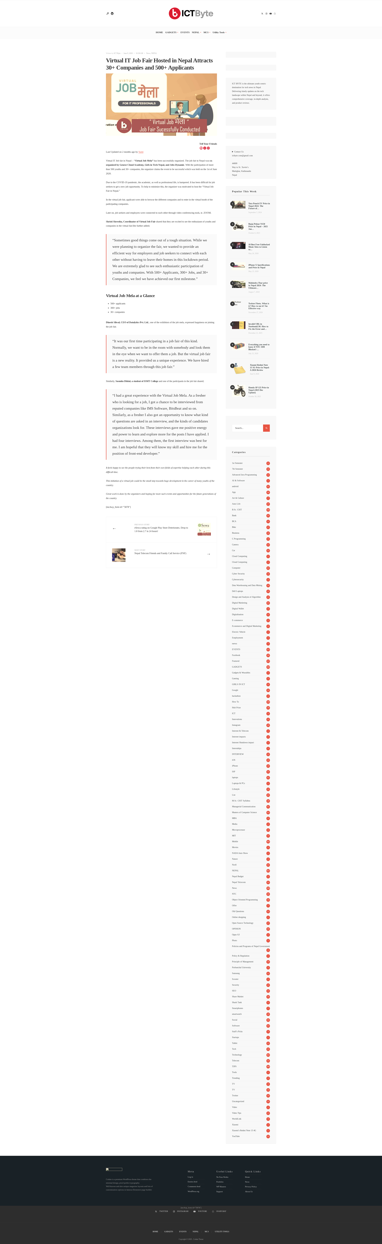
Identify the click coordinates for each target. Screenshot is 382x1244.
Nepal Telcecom (239, 882)
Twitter (235, 1095)
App (234, 492)
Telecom (235, 1060)
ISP (233, 771)
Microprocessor (238, 830)
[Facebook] (201, 148)
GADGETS (170, 32)
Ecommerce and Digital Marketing (246, 626)
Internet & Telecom (240, 731)
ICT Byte (117, 53)
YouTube (236, 1136)
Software (236, 1025)
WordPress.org (193, 1191)
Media (234, 824)
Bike (234, 527)
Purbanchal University (241, 967)
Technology (237, 1055)
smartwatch (237, 1014)
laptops (235, 777)
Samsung (236, 973)
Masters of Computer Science (244, 812)
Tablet (234, 1043)
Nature (235, 859)
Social (234, 1020)
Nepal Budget (238, 876)
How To (235, 702)
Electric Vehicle (238, 632)
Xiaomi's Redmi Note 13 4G (244, 1130)
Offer (234, 905)
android (235, 486)
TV (233, 1084)
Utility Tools (219, 32)
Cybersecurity (238, 579)
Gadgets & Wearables (241, 672)
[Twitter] (262, 14)
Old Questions (238, 911)
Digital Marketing (239, 603)
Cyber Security (238, 573)
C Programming (239, 539)
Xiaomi (235, 1124)
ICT (233, 713)
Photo (234, 940)
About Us (249, 1191)
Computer (236, 568)
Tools (234, 1072)
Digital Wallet (238, 608)
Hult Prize (236, 707)
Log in (190, 1177)
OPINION (236, 929)
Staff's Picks (237, 1031)
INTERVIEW (238, 754)
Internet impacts (239, 736)
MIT (234, 835)
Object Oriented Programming (245, 899)
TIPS (234, 1066)
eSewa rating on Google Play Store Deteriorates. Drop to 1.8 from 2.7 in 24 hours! (161, 528)
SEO (234, 990)
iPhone (235, 766)
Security (235, 985)
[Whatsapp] (204, 148)
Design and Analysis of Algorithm (246, 597)
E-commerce (237, 620)
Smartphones (237, 1008)
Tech (234, 1049)
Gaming (235, 678)
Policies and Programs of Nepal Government (251, 946)
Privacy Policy (251, 1186)
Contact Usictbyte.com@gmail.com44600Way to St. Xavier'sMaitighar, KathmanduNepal (242, 163)
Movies (235, 847)
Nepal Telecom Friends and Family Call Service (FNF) (160, 552)
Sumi (140, 152)
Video (234, 1107)
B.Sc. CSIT (237, 509)
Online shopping (239, 917)
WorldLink (236, 1119)
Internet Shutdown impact (243, 742)
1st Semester (237, 463)
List (233, 795)
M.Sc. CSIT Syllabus (241, 800)
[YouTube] (270, 14)
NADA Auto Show (240, 853)
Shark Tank (237, 1002)
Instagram (236, 725)
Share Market (237, 996)
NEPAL (195, 32)
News (148, 53)
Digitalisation (237, 614)
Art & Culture (238, 498)
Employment (237, 637)
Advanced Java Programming (244, 474)
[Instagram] (266, 14)
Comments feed (194, 1186)
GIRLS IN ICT (238, 684)
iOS (233, 760)
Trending (236, 1078)
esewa (234, 643)
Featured (235, 661)
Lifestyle (235, 789)
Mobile (235, 841)
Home (247, 1177)
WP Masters (221, 1186)
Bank (234, 515)
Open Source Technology (242, 923)
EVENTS (185, 32)
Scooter (235, 979)
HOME (159, 32)
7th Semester (237, 469)
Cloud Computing (239, 556)
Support (219, 1191)
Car (233, 550)
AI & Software (238, 480)
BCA (234, 521)
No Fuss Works (222, 1177)
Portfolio (220, 1182)
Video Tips (236, 1113)
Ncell (234, 865)
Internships (236, 748)
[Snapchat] (275, 14)
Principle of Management (242, 961)
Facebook (236, 655)
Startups (235, 1037)
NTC (234, 894)
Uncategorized (238, 1101)
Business (235, 533)
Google (235, 690)
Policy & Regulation (240, 956)
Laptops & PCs (238, 783)
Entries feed (192, 1182)
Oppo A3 (236, 934)
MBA (234, 818)
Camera (235, 544)
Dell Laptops (237, 591)
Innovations (237, 719)
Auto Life (236, 504)
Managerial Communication (243, 806)
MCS (206, 32)
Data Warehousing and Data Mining (247, 585)
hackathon (236, 696)
